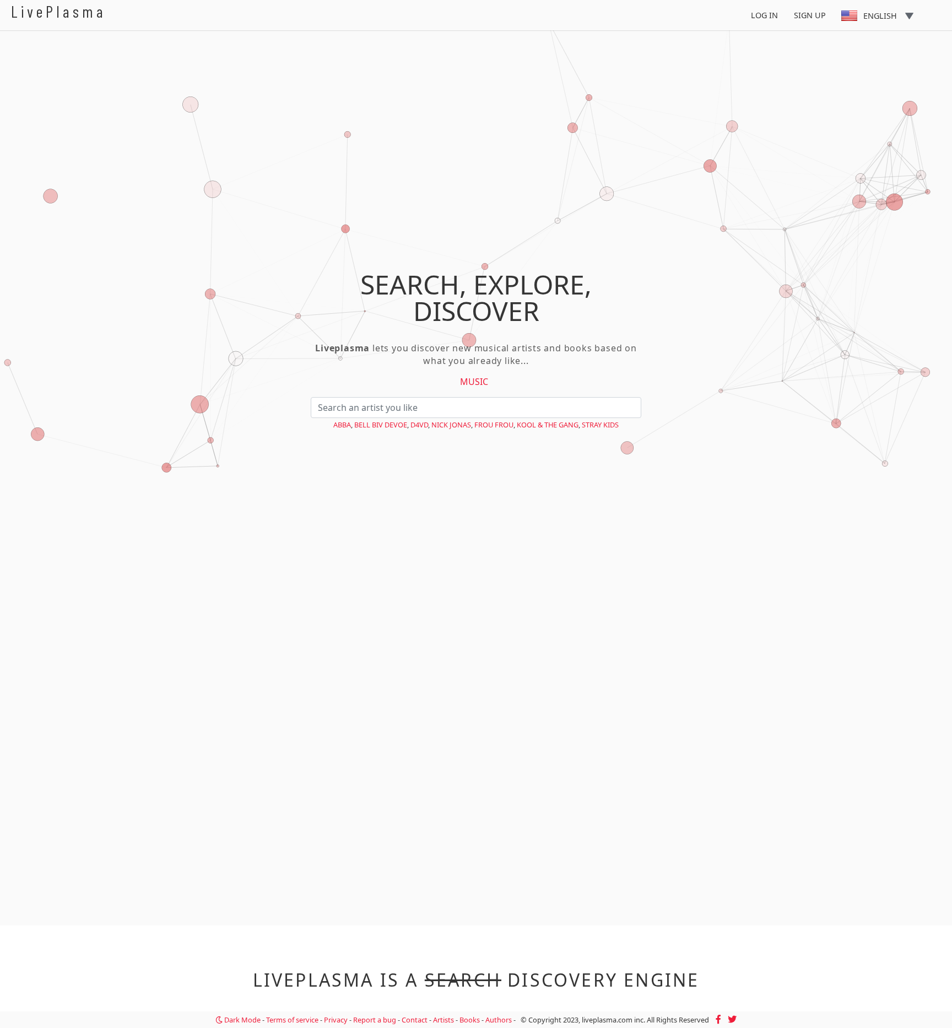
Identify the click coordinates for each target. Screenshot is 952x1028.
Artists (443, 1020)
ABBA (342, 425)
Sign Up (810, 15)
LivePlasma (58, 11)
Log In (764, 15)
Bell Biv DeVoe (380, 425)
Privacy (336, 1020)
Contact (415, 1020)
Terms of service (292, 1020)
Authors (498, 1020)
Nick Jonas (451, 425)
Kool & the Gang (547, 425)
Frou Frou (493, 425)
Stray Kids (600, 425)
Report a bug (374, 1020)
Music (474, 382)
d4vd (419, 425)
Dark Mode (242, 1020)
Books (469, 1020)
